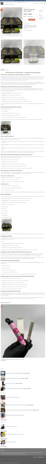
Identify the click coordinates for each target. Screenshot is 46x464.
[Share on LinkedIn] (31, 30)
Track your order (36, 0)
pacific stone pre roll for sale (29, 27)
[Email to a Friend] (27, 30)
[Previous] (1, 66)
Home (7, 2)
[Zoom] (2, 38)
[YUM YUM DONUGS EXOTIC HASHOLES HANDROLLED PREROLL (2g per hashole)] (23, 331)
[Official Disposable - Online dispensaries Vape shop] (2, 3)
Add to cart (31, 19)
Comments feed (41, 17)
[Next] (4, 37)
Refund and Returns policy (9, 4)
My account (31, 0)
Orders (18, 2)
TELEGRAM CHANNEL (42, 0)
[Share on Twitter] (26, 30)
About (25, 0)
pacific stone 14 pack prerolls (27, 26)
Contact (28, 0)
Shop (9, 2)
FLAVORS (25, 16)
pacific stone (34, 25)
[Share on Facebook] (24, 30)
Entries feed (40, 15)
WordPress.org (41, 18)
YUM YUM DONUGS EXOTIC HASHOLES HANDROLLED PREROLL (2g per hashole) (12, 359)
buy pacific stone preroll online (29, 25)
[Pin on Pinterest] (29, 30)
